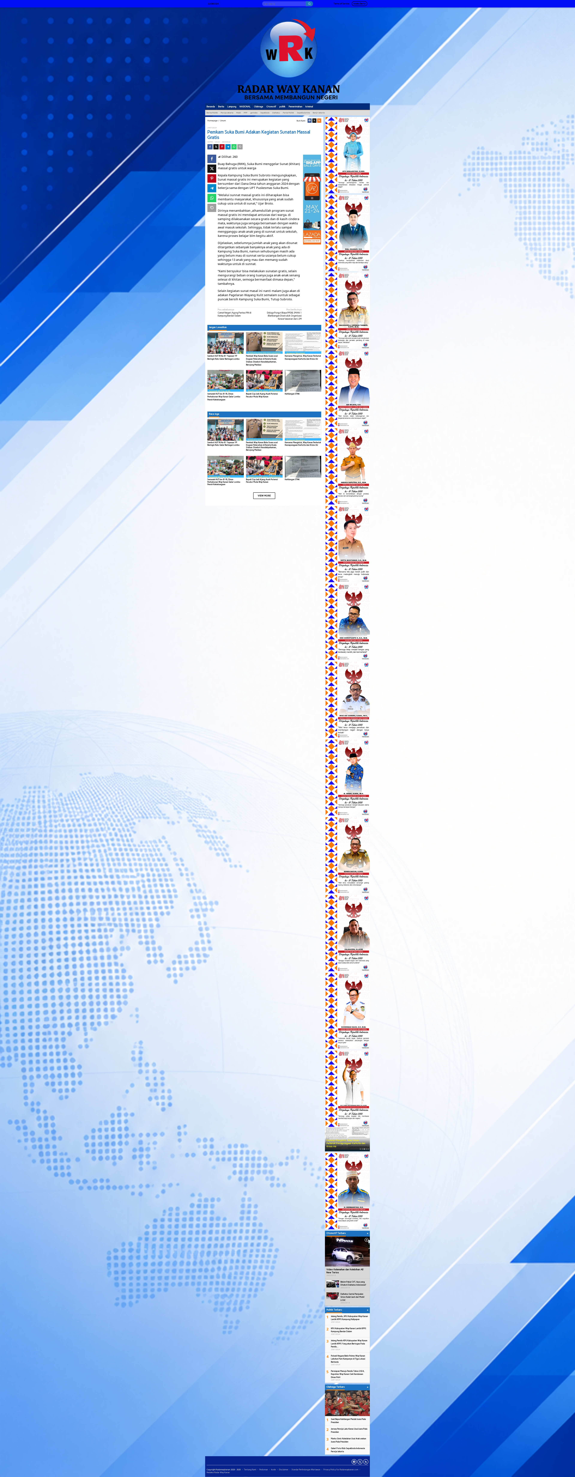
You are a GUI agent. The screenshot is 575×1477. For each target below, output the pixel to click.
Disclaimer (283, 1469)
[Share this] (210, 146)
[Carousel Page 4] (366, 1149)
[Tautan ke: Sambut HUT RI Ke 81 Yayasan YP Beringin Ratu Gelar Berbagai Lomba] (347, 1139)
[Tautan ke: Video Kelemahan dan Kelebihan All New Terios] (347, 1252)
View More (264, 495)
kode (273, 1469)
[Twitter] (314, 120)
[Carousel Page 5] (368, 1149)
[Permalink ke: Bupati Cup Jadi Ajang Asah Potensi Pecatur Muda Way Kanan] (264, 381)
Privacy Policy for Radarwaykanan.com (340, 1469)
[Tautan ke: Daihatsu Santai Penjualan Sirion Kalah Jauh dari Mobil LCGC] (332, 1296)
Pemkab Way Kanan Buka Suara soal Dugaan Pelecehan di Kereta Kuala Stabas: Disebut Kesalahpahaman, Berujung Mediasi (262, 446)
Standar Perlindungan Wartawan (306, 1469)
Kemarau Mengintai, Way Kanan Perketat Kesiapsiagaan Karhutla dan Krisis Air (303, 443)
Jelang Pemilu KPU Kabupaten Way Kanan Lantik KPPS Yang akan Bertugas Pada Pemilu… (349, 1343)
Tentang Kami (250, 1469)
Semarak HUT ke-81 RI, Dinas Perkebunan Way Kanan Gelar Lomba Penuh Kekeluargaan (223, 397)
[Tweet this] (216, 146)
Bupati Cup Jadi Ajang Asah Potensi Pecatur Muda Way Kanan (262, 480)
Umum (217, 142)
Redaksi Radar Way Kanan (218, 1472)
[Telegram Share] (228, 146)
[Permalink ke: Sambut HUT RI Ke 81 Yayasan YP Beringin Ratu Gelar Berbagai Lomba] (225, 343)
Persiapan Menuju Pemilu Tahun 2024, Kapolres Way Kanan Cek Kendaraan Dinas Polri (347, 1374)
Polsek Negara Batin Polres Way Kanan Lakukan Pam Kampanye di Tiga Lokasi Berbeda (348, 1359)
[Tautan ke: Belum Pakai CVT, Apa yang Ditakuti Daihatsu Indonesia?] (332, 1283)
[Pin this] (222, 146)
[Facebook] (310, 120)
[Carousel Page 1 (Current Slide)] (360, 1149)
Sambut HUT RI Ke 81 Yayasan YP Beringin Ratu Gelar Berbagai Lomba (223, 443)
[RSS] (319, 120)
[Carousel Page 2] (362, 1149)
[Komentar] (240, 146)
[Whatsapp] (234, 146)
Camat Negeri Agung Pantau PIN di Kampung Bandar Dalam (234, 312)
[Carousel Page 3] (364, 1149)
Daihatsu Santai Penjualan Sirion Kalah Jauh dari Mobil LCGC (352, 1297)
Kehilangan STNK (292, 394)
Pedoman (263, 1469)
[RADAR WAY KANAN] (287, 55)
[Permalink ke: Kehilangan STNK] (303, 381)
